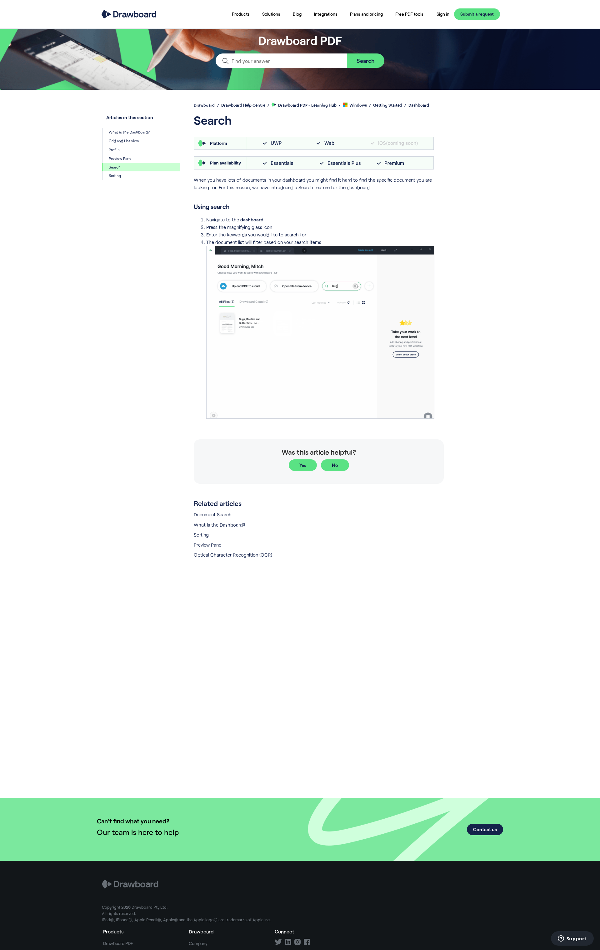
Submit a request (477, 14)
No (335, 465)
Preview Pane (120, 158)
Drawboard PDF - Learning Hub (307, 105)
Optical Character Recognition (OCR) (233, 555)
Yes (302, 465)
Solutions (271, 14)
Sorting (115, 175)
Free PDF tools (409, 14)
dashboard (251, 219)
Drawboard (204, 105)
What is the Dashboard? (129, 132)
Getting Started (388, 105)
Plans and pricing (366, 14)
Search (115, 167)
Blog (297, 14)
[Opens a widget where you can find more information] (572, 939)
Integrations (326, 14)
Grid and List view (124, 141)
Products (241, 14)
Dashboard (418, 105)
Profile (114, 149)
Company (198, 943)
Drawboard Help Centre (243, 105)
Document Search (213, 514)
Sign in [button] (443, 14)
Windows (358, 105)
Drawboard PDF (118, 943)
